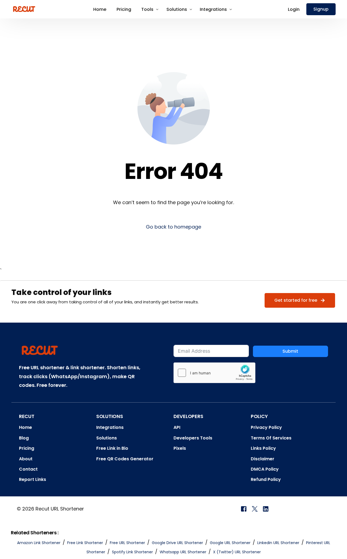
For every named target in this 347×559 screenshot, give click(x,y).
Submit (290, 351)
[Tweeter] (254, 508)
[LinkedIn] (265, 508)
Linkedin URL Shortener (278, 542)
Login (294, 9)
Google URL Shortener (230, 542)
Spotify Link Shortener (132, 552)
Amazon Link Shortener (38, 542)
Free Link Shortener (85, 542)
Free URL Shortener (127, 542)
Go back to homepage (173, 226)
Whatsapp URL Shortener (183, 552)
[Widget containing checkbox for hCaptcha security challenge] (214, 372)
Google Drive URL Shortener (177, 542)
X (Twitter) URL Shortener (237, 552)
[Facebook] (243, 508)
